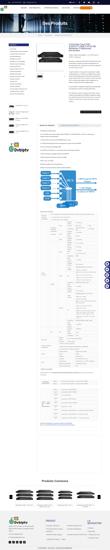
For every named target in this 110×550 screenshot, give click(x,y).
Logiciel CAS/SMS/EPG (15, 71)
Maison (24, 8)
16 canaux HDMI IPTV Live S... (22, 132)
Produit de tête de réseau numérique (19, 51)
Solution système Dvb (15, 66)
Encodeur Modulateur (15, 56)
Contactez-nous (27, 14)
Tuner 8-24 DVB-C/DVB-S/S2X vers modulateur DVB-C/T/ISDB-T (18, 90)
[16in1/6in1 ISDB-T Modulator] (24, 495)
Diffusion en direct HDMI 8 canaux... (22, 119)
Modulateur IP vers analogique (17, 61)
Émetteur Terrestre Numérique (17, 64)
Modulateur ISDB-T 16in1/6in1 (24, 505)
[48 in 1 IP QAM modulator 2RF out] (86, 495)
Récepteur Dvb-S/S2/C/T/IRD (63, 35)
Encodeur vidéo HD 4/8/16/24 (17, 54)
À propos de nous (51, 8)
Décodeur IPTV (13, 81)
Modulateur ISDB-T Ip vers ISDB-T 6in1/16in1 (44, 506)
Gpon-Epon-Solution (15, 86)
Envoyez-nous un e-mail (91, 112)
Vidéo (39, 14)
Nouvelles (78, 8)
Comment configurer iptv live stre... (22, 112)
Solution (65, 8)
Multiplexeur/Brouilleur (15, 74)
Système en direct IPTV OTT (17, 69)
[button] (19, 102)
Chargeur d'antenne (15, 79)
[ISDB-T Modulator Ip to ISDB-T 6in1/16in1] (45, 495)
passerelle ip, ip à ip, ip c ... (22, 106)
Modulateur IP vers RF (15, 59)
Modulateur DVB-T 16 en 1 (65, 505)
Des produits (34, 8)
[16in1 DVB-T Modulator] (65, 495)
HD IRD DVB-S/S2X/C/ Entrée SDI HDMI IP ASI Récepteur (60, 425)
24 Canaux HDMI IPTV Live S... (22, 125)
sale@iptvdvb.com (19, 537)
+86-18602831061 (17, 534)
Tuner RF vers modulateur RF (17, 94)
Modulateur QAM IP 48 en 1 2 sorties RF (85, 506)
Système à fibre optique (16, 84)
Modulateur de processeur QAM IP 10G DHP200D (59, 423)
